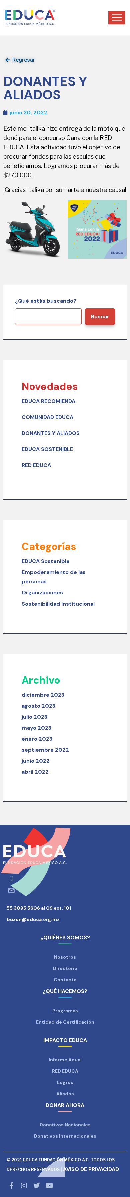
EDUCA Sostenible (46, 561)
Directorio (65, 968)
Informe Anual (65, 1060)
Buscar (100, 316)
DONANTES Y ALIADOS (51, 433)
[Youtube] (49, 1185)
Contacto (65, 980)
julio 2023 (34, 716)
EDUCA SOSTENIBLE (47, 449)
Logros (65, 1082)
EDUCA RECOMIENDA (48, 401)
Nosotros (65, 957)
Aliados (65, 1094)
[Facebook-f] (11, 1185)
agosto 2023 (38, 705)
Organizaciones (42, 592)
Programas (65, 1011)
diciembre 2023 (43, 694)
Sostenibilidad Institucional (58, 603)
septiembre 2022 (45, 749)
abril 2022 (35, 771)
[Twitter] (36, 1185)
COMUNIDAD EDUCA (47, 417)
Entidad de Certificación (65, 1022)
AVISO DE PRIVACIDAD (91, 1169)
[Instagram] (24, 1185)
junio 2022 (36, 760)
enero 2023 (37, 738)
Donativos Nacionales (65, 1125)
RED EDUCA (36, 465)
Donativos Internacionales (65, 1136)
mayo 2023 (36, 727)
